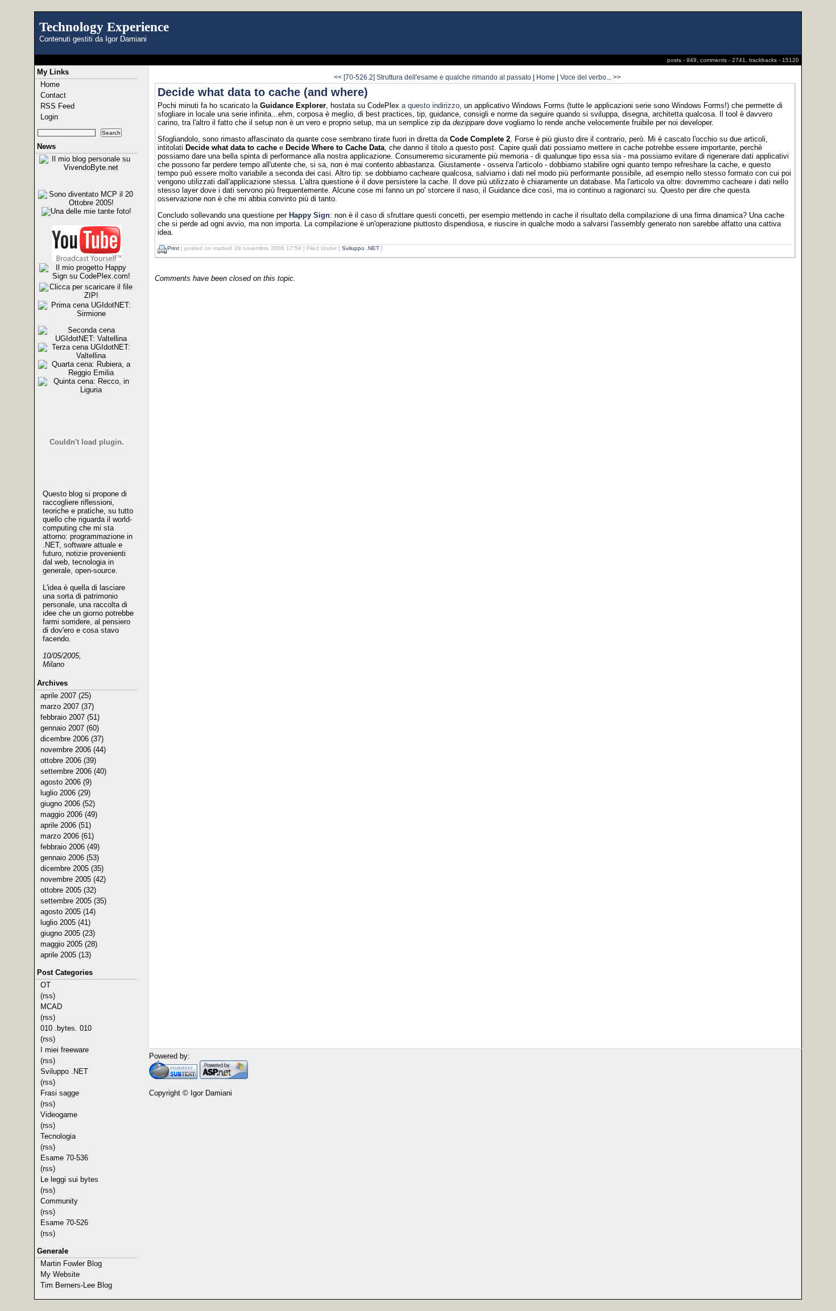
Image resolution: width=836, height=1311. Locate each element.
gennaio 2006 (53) (69, 857)
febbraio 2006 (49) (70, 847)
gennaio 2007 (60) (69, 728)
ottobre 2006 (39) (68, 760)
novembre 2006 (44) (73, 749)
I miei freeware (64, 1050)
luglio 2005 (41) (65, 922)
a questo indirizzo (431, 105)
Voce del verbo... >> (590, 77)
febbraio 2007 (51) (70, 717)
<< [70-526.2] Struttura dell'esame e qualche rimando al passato (432, 77)
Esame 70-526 (64, 1222)
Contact (53, 95)
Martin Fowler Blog (71, 1263)
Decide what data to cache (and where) (263, 92)
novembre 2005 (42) (73, 879)
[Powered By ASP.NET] (224, 1076)
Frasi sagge (59, 1093)
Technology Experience (104, 26)
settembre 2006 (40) (73, 771)
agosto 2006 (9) (66, 782)
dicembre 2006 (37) (72, 739)
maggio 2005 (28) (68, 944)
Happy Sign (309, 215)
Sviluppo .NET (64, 1071)
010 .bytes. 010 (66, 1028)
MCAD (51, 1006)
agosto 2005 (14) (68, 911)
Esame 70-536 (64, 1158)
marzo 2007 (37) (67, 706)
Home (50, 84)
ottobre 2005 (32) (68, 890)
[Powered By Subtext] (173, 1076)
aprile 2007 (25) (65, 695)
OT (45, 985)
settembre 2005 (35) (73, 901)
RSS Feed (57, 106)
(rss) (47, 995)
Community (59, 1201)
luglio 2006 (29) (65, 793)
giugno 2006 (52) (67, 803)
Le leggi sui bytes (69, 1179)
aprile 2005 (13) (65, 955)
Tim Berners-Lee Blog (76, 1285)
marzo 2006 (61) (67, 836)
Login (49, 117)
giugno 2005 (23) (67, 933)
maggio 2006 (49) (68, 814)
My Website (60, 1274)
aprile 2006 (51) (65, 825)
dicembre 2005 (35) (72, 868)
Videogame (58, 1114)
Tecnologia (58, 1136)
